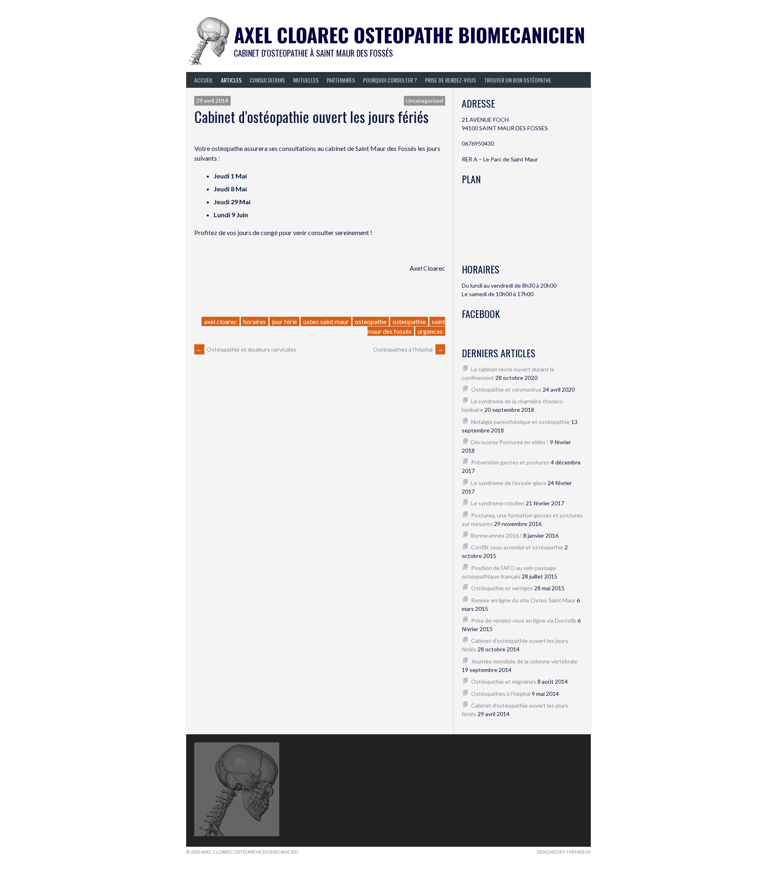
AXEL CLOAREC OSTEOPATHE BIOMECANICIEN (409, 34)
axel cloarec (220, 321)
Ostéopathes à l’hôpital (408, 349)
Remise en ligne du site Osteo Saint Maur (523, 600)
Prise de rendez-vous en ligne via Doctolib (523, 620)
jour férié (284, 321)
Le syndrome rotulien (497, 503)
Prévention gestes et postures (510, 462)
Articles (231, 80)
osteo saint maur (326, 321)
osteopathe (370, 321)
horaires (254, 321)
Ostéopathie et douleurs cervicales (246, 349)
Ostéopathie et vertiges (502, 588)
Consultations (267, 80)
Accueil (203, 80)
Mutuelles (305, 80)
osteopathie (409, 321)
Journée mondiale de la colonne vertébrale (524, 661)
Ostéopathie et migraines (503, 681)
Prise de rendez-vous (450, 80)
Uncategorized (424, 100)
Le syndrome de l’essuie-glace (508, 482)
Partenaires (341, 80)
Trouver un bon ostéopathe (517, 80)
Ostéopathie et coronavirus (506, 389)
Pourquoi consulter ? (390, 80)
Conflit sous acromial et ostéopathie (517, 547)
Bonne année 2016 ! (496, 535)
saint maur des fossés (406, 326)
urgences (430, 331)
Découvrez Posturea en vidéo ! (510, 442)
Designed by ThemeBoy (564, 851)
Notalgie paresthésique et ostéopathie (520, 421)
